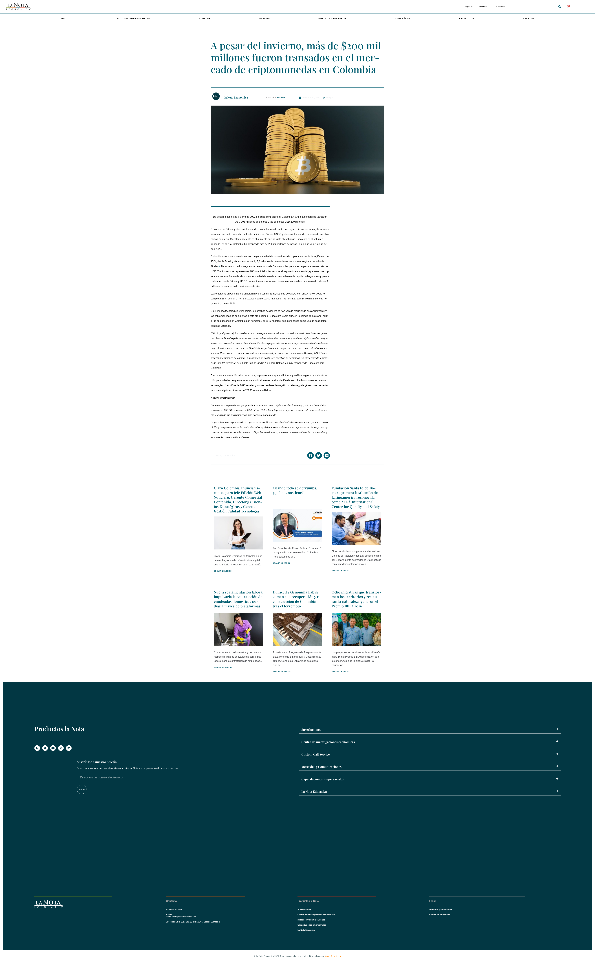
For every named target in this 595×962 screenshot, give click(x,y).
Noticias (281, 97)
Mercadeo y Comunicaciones (321, 766)
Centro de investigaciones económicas (328, 742)
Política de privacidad (439, 915)
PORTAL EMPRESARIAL (332, 18)
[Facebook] (37, 748)
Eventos (529, 18)
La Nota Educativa (314, 791)
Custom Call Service (315, 754)
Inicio (64, 18)
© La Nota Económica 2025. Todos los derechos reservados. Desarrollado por (297, 956)
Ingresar (468, 7)
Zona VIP (205, 18)
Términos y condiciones (440, 909)
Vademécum (403, 18)
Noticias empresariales (134, 18)
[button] (559, 6)
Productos (466, 18)
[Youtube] (53, 748)
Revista (264, 18)
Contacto (500, 7)
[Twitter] (45, 748)
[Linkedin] (69, 748)
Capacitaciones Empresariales (322, 779)
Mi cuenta (483, 7)
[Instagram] (61, 748)
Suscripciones (311, 729)
